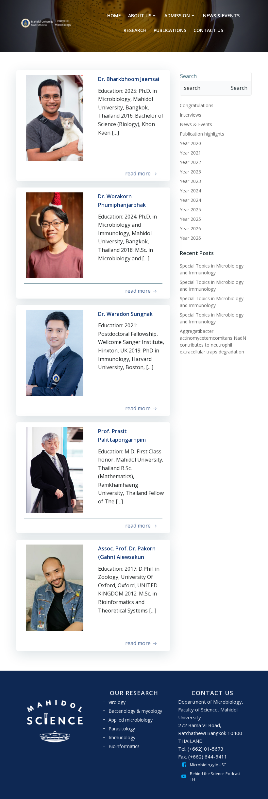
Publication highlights (202, 134)
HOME (114, 15)
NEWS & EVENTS (221, 15)
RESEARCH (135, 30)
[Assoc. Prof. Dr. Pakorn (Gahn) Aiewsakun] (54, 587)
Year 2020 (190, 143)
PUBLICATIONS (170, 30)
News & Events (196, 124)
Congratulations (196, 105)
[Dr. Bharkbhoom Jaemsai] (54, 117)
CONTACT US (208, 30)
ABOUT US (139, 15)
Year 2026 (190, 228)
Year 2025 (190, 209)
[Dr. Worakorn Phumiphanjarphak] (54, 234)
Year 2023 (190, 172)
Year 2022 (190, 162)
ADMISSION (177, 15)
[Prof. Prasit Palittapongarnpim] (54, 469)
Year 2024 (190, 191)
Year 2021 (190, 153)
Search (188, 76)
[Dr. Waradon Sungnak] (54, 352)
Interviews (190, 115)
